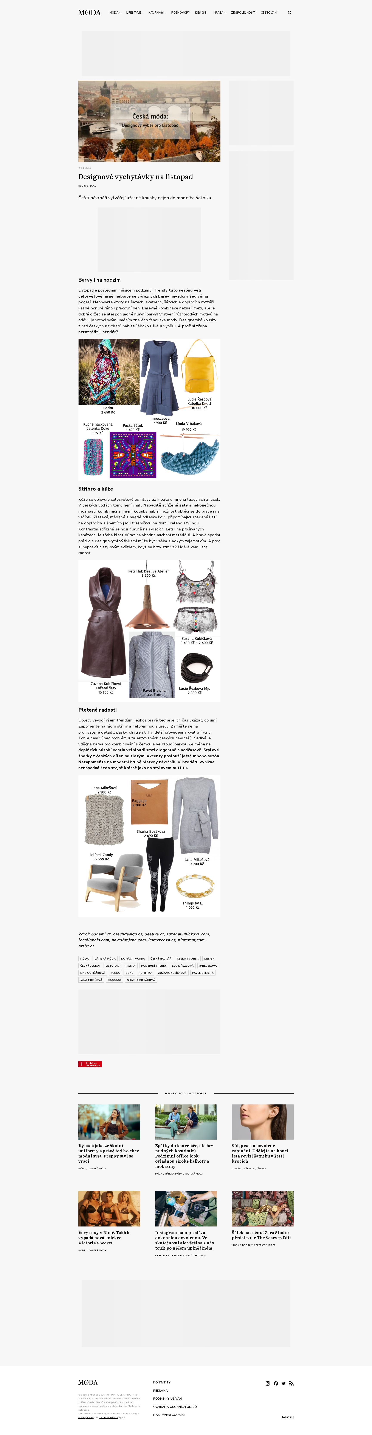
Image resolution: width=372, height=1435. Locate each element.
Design (200, 13)
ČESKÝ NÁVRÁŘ (160, 958)
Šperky (262, 1168)
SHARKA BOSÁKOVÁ (141, 980)
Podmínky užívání (167, 1399)
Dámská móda (87, 186)
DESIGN (209, 958)
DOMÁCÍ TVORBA (133, 958)
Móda (114, 13)
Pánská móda (174, 1173)
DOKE (129, 973)
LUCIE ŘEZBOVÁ (183, 966)
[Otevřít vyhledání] (290, 12)
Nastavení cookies (169, 1415)
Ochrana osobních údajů (175, 1407)
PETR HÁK (145, 973)
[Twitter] (283, 1384)
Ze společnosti (243, 13)
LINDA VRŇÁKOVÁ (92, 973)
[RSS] (291, 1384)
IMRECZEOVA (208, 966)
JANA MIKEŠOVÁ (91, 980)
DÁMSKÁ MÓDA (105, 958)
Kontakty (161, 1382)
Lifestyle (133, 13)
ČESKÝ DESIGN (90, 966)
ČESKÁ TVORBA (188, 958)
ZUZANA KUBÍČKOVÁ (172, 973)
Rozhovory (180, 13)
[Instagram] (268, 1384)
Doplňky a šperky (243, 1168)
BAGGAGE (114, 980)
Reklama (160, 1391)
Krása (219, 13)
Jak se (271, 1245)
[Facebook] (276, 1384)
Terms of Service (108, 1417)
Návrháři (156, 13)
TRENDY (130, 966)
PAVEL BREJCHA (203, 973)
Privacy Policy (86, 1417)
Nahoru (287, 1417)
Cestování (269, 13)
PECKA (115, 973)
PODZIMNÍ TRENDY (153, 966)
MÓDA (84, 958)
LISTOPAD (112, 966)
